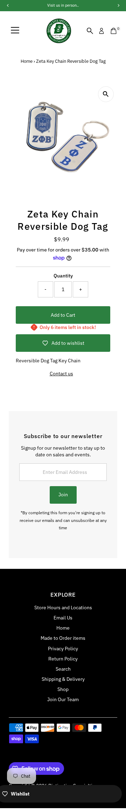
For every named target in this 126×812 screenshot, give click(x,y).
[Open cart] (113, 31)
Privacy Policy (63, 648)
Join (63, 494)
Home (27, 61)
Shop (63, 689)
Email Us (63, 618)
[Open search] (90, 31)
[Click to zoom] (106, 94)
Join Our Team (63, 699)
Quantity (63, 276)
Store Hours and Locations (63, 607)
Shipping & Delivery (63, 679)
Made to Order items (63, 638)
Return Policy (63, 659)
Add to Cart (63, 315)
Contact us (61, 373)
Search (63, 669)
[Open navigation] (15, 31)
